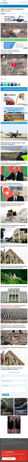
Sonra (21, 458)
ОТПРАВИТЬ (5, 394)
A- (23, 13)
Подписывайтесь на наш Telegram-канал (15, 89)
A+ (26, 13)
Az (20, 2)
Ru (23, 2)
